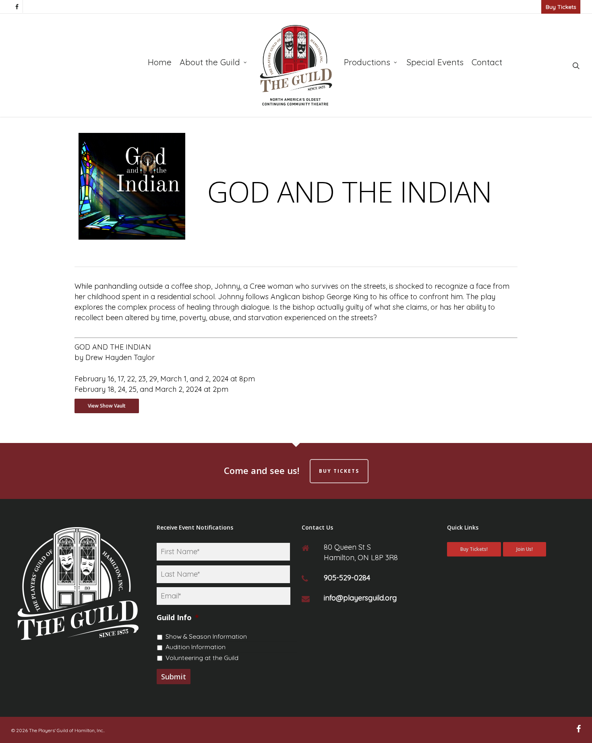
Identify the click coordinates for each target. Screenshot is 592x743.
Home (160, 62)
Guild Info (178, 617)
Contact (487, 62)
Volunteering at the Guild (202, 658)
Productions (367, 62)
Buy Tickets (561, 6)
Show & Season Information (206, 636)
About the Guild (210, 62)
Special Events (435, 62)
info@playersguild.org (360, 597)
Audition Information (196, 647)
